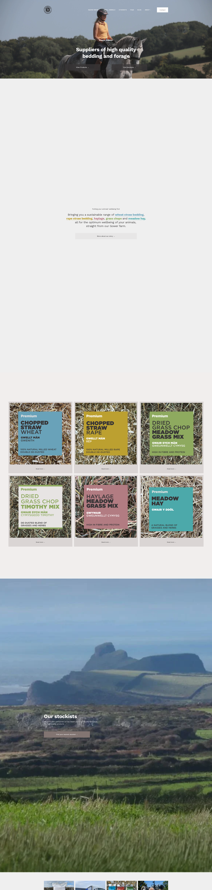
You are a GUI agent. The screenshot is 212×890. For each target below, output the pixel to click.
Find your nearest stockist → (67, 734)
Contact (162, 10)
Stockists (123, 10)
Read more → (40, 469)
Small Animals (109, 10)
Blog (139, 10)
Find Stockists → (129, 67)
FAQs (132, 10)
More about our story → (106, 236)
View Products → (82, 67)
